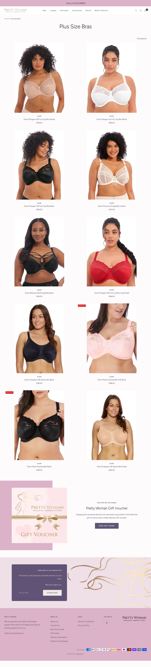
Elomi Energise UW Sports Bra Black (39, 380)
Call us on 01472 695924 (75, 3)
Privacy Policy (83, 625)
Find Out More (107, 526)
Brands (88, 10)
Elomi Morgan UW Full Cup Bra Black (39, 206)
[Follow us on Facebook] (107, 623)
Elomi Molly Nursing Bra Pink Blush (112, 380)
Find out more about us (13, 633)
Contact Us (55, 625)
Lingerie (53, 10)
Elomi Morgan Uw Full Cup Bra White (112, 119)
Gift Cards (54, 633)
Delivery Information (58, 637)
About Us (54, 621)
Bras (44, 10)
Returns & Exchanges (59, 641)
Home (6, 19)
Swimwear (64, 10)
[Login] (141, 10)
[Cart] (145, 10)
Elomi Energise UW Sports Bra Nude (112, 466)
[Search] (136, 11)
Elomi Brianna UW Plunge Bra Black (39, 293)
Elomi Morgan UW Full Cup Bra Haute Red (112, 293)
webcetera (80, 654)
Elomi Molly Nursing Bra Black (39, 466)
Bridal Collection (101, 10)
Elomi (39, 116)
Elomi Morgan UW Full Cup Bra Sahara (39, 119)
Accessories (77, 10)
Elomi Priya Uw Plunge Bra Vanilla (111, 206)
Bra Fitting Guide (57, 629)
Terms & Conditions (86, 621)
